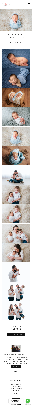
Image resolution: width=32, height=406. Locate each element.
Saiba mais (16, 366)
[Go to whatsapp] (28, 401)
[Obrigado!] (11, 64)
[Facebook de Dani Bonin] (14, 393)
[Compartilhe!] (16, 64)
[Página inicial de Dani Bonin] (6, 4)
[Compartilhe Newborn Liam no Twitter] (17, 329)
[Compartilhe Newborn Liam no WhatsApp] (14, 329)
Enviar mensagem (17, 386)
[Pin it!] (21, 64)
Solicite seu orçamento (16, 334)
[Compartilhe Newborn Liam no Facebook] (11, 329)
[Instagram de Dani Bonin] (17, 393)
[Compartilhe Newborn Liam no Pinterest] (20, 329)
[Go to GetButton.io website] (28, 404)
